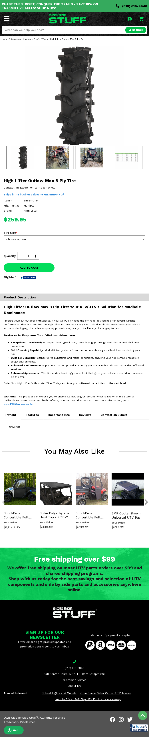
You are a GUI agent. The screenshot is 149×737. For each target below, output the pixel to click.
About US (74, 686)
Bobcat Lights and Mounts (59, 693)
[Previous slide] (1, 476)
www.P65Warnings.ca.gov (19, 404)
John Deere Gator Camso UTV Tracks (105, 693)
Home (5, 39)
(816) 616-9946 (134, 6)
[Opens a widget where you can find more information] (14, 730)
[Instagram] (121, 719)
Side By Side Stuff (24, 717)
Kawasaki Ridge (31, 39)
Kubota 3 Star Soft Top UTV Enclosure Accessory (88, 699)
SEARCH (137, 30)
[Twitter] (129, 719)
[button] (139, 728)
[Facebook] (112, 719)
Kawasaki (16, 39)
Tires (45, 39)
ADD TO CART (29, 267)
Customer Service (74, 680)
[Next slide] (144, 476)
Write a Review (45, 187)
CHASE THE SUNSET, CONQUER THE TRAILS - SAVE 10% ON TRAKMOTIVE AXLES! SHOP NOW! (50, 6)
